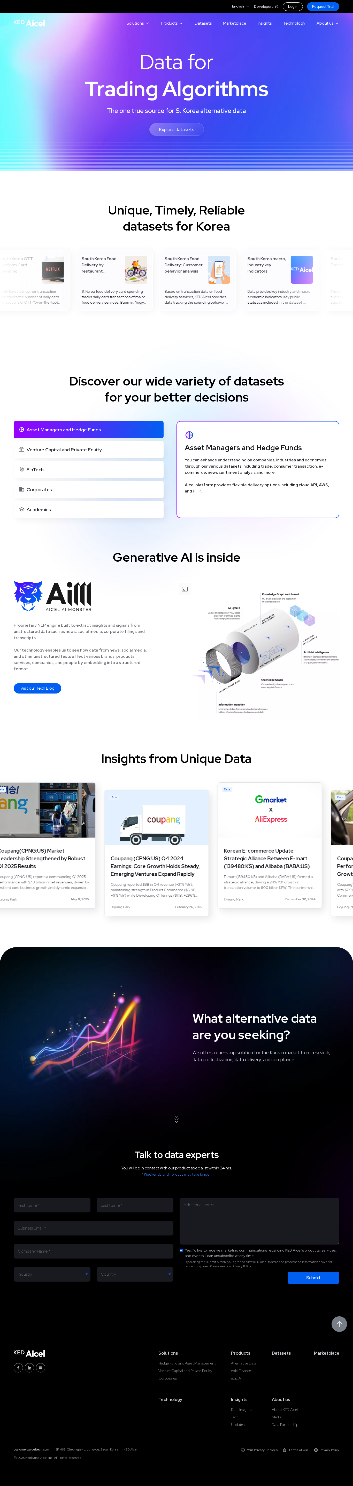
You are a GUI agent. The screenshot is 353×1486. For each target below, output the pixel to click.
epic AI (236, 1378)
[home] (29, 23)
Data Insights (241, 1409)
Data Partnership (285, 1424)
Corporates (167, 1378)
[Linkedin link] (29, 1368)
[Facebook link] (18, 1368)
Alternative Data (243, 1363)
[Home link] (29, 1353)
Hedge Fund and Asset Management (187, 1363)
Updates (237, 1424)
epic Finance (241, 1370)
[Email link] (40, 1368)
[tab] (89, 429)
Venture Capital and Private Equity (185, 1370)
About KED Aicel (285, 1409)
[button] (241, 6)
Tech (235, 1417)
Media (276, 1417)
